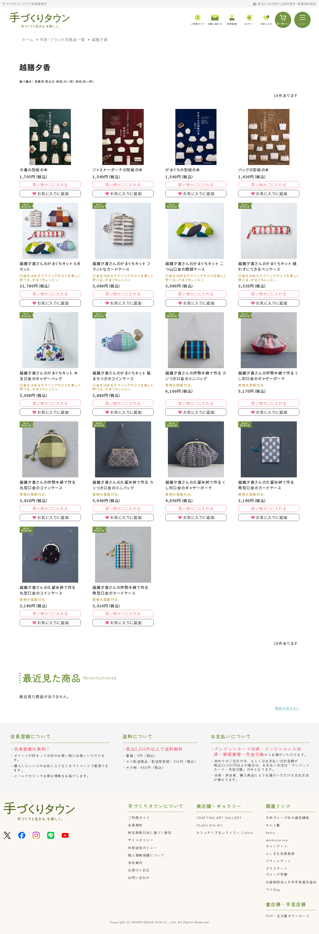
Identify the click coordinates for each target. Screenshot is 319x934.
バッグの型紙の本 (253, 169)
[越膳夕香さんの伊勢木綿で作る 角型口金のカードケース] (123, 555)
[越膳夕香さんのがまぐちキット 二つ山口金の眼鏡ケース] (196, 231)
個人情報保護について (146, 855)
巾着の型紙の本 (34, 169)
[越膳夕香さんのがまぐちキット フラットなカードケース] (123, 231)
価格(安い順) (65, 81)
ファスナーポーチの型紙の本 (117, 169)
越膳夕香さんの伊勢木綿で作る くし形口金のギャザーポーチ (268, 375)
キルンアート (277, 846)
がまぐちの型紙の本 (182, 169)
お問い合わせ (139, 877)
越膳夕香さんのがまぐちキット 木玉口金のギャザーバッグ (49, 375)
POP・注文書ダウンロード (288, 915)
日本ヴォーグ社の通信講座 (287, 817)
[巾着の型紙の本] (50, 137)
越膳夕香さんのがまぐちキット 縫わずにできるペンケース (267, 266)
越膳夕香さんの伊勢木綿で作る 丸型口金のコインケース (47, 484)
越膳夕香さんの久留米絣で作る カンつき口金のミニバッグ (123, 484)
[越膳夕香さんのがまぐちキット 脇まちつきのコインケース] (123, 340)
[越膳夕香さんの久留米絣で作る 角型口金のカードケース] (268, 449)
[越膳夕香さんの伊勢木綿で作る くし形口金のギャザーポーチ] (268, 340)
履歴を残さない (287, 708)
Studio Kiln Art (209, 825)
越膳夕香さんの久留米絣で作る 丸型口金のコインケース (47, 590)
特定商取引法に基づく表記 (150, 832)
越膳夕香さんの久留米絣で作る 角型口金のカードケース (266, 484)
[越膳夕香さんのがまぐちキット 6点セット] (50, 231)
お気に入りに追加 (53, 193)
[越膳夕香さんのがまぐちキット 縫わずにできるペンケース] (268, 231)
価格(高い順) (84, 81)
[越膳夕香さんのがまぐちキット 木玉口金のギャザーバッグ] (50, 340)
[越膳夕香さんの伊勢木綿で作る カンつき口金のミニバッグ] (196, 340)
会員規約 (135, 825)
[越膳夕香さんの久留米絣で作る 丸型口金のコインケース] (50, 555)
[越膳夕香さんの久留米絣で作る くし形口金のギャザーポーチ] (196, 449)
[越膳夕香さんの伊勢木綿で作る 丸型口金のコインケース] (50, 449)
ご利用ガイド (139, 817)
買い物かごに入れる (50, 184)
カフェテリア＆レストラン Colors (224, 832)
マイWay (273, 889)
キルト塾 (273, 825)
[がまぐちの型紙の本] (196, 137)
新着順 (39, 81)
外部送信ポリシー (142, 847)
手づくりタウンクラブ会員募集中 (24, 4)
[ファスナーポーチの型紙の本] (123, 137)
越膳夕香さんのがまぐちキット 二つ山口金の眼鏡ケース (194, 266)
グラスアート (277, 868)
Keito (270, 832)
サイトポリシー (140, 840)
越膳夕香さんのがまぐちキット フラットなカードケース (121, 266)
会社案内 (135, 862)
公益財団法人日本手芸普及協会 (291, 882)
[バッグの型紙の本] (268, 137)
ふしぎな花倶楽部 (280, 853)
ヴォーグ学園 (277, 874)
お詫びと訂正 (139, 870)
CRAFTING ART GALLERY (219, 817)
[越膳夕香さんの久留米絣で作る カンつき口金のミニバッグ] (123, 449)
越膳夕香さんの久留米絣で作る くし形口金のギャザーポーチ (195, 484)
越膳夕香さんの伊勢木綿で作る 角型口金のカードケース (120, 590)
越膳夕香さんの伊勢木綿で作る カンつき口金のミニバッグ (196, 375)
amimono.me (277, 840)
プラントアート (278, 861)
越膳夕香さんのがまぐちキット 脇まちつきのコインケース (121, 375)
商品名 (50, 81)
